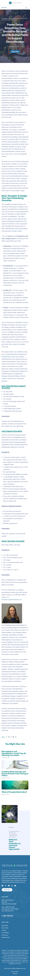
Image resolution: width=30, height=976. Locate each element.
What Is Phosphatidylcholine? (14, 792)
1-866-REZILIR (7, 916)
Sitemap (15, 973)
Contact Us (5, 935)
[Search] (26, 8)
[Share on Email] (15, 737)
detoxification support (9, 357)
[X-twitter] (5, 885)
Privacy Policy (15, 971)
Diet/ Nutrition (23, 18)
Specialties (5, 925)
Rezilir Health (17, 231)
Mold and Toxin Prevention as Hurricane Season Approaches (14, 844)
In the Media (5, 932)
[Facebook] (2, 885)
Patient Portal (6, 937)
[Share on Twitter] (9, 737)
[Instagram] (12, 885)
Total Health (14, 20)
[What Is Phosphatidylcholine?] (15, 785)
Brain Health (16, 18)
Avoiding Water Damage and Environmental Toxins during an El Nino (15, 773)
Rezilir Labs (5, 928)
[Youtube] (15, 885)
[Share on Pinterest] (11, 737)
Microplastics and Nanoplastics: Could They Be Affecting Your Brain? (14, 753)
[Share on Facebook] (6, 737)
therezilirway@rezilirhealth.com (12, 599)
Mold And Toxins (6, 20)
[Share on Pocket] (13, 737)
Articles (4, 930)
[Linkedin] (9, 885)
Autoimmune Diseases (7, 18)
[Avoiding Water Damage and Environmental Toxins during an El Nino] (15, 765)
